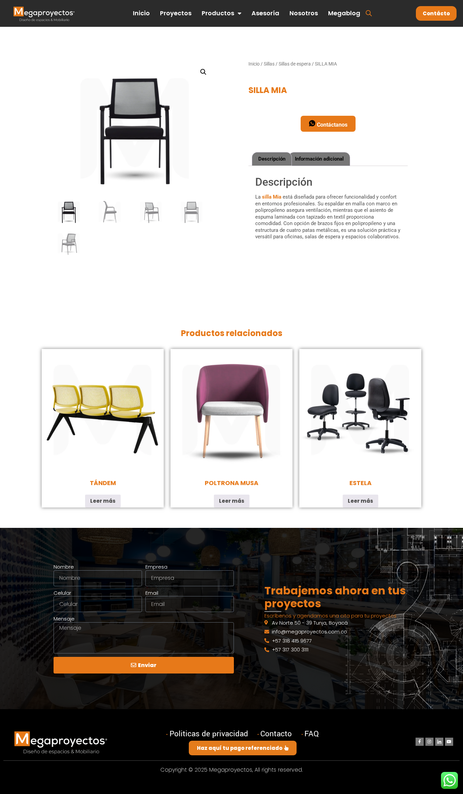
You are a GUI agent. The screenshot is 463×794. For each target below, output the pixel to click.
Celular (62, 593)
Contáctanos (331, 125)
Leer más (103, 500)
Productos (218, 13)
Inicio (141, 13)
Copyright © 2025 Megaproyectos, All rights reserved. (231, 770)
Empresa (156, 567)
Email (151, 593)
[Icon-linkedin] (439, 742)
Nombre (64, 567)
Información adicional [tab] (319, 159)
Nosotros (303, 13)
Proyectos (176, 13)
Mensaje (64, 618)
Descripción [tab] (271, 159)
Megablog (344, 13)
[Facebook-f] (420, 742)
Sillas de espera (295, 64)
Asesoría (265, 13)
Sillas (269, 64)
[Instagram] (429, 742)
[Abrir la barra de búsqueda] (368, 13)
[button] (203, 72)
